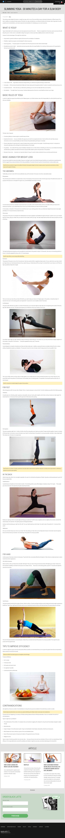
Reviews (19, 826)
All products (32, 790)
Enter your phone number (8, 806)
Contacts (41, 826)
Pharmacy (35, 826)
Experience (3, 826)
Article (29, 826)
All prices (47, 826)
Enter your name (6, 800)
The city (24, 826)
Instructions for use (11, 826)
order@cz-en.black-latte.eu (5, 832)
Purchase (15, 816)
